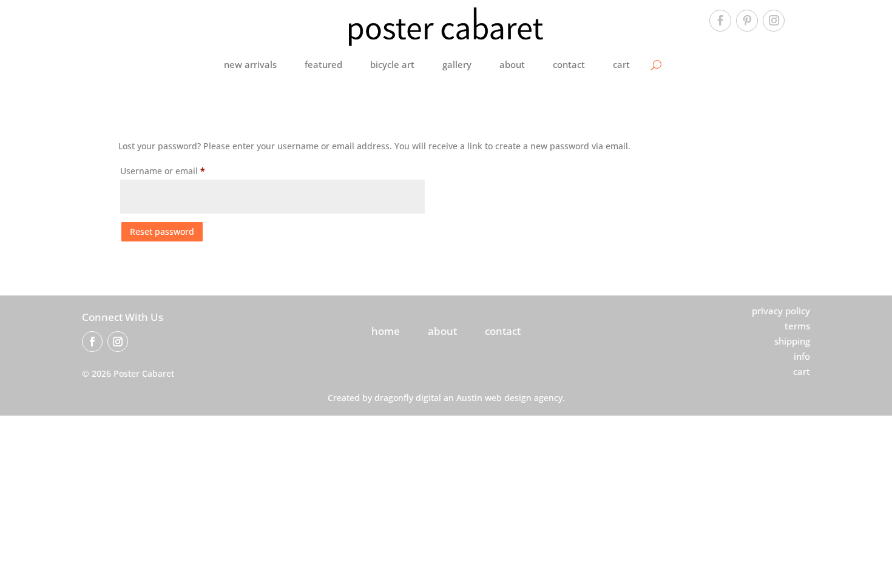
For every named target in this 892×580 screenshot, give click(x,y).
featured (323, 64)
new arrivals (250, 64)
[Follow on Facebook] (720, 21)
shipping (792, 341)
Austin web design (494, 397)
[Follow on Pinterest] (747, 21)
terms (797, 326)
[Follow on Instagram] (774, 21)
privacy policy (781, 311)
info (802, 356)
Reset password (162, 231)
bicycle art (392, 64)
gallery (456, 64)
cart (621, 64)
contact (569, 64)
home (385, 331)
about (512, 64)
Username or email (181, 170)
